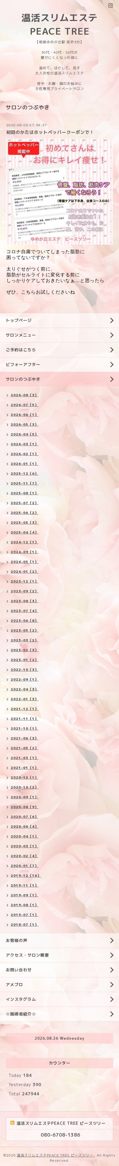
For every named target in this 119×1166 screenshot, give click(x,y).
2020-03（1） (24, 846)
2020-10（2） (24, 787)
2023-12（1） (24, 581)
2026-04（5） (24, 434)
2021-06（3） (24, 738)
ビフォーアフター (23, 364)
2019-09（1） (24, 895)
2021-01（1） (24, 767)
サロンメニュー (21, 335)
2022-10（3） (24, 669)
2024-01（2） (24, 571)
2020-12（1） (24, 777)
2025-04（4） (24, 532)
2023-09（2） (24, 591)
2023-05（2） (24, 630)
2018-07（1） (24, 924)
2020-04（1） (24, 836)
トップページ (19, 320)
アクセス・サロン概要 (27, 955)
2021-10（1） (24, 728)
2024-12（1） (24, 542)
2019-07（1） (24, 914)
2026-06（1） (24, 414)
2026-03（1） (24, 444)
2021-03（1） (24, 757)
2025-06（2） (24, 512)
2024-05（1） (24, 561)
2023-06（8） (24, 620)
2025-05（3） (24, 522)
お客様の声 (16, 940)
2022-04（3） (24, 689)
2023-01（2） (24, 659)
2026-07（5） (24, 404)
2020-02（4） (24, 855)
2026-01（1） (24, 463)
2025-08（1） (24, 493)
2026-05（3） (24, 424)
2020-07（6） (24, 816)
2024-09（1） (24, 551)
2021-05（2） (24, 748)
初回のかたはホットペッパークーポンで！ (50, 132)
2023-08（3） (24, 600)
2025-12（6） (24, 473)
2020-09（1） (24, 797)
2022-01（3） (24, 698)
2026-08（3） (24, 395)
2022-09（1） (24, 679)
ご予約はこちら (21, 349)
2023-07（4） (24, 610)
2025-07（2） (24, 502)
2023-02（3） (24, 649)
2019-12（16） (26, 875)
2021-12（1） (24, 708)
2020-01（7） (24, 865)
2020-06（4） (24, 826)
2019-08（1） (24, 904)
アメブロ (14, 984)
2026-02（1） (24, 453)
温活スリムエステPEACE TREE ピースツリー (55, 1155)
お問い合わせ (19, 969)
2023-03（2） (24, 640)
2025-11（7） (24, 483)
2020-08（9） (24, 806)
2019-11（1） (24, 885)
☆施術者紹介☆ (21, 1014)
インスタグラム (21, 999)
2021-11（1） (24, 718)
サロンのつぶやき (23, 379)
